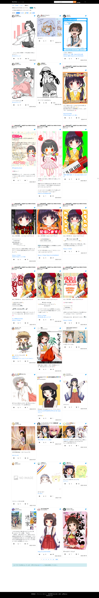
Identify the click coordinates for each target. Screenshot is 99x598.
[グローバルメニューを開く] (85, 2)
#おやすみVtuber (67, 113)
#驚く (72, 54)
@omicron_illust (69, 375)
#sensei (65, 56)
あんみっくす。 (18, 327)
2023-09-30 (58, 321)
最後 (57, 559)
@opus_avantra (18, 509)
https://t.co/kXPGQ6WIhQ (44, 410)
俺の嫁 (16, 5)
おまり (16, 462)
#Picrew (53, 410)
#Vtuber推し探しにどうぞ (44, 317)
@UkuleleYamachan (45, 424)
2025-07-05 (83, 60)
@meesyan (68, 424)
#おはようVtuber (42, 255)
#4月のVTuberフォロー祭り (19, 256)
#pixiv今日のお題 (78, 54)
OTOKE (17, 423)
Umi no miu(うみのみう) (71, 327)
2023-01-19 (33, 409)
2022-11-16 (58, 497)
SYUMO (17, 15)
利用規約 (33, 594)
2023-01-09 (84, 408)
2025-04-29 (32, 106)
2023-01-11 (58, 420)
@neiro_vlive (65, 68)
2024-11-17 (84, 119)
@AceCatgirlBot (44, 509)
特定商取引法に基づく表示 (54, 594)
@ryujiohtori (43, 16)
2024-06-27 (84, 180)
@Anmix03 (17, 328)
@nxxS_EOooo (44, 463)
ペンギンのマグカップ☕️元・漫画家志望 (49, 423)
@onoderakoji (43, 64)
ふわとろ (68, 15)
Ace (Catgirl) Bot (45, 508)
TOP (13, 5)
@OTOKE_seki (18, 424)
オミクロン (68, 374)
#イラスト (65, 481)
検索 (75, 1)
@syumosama (18, 16)
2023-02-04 (83, 348)
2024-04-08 (32, 261)
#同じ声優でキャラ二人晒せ (44, 439)
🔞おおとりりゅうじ (45, 15)
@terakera (68, 16)
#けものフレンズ (16, 56)
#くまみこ (40, 493)
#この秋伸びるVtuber (17, 318)
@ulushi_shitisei (69, 463)
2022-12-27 (58, 444)
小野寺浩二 (43, 63)
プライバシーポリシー (41, 594)
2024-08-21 (32, 182)
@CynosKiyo (66, 439)
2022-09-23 (58, 556)
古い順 (22, 12)
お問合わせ (64, 594)
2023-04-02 (32, 362)
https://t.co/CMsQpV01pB (44, 193)
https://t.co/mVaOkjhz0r (53, 255)
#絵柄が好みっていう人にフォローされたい (22, 358)
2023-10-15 (33, 324)
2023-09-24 (83, 324)
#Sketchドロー (67, 54)
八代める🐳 (43, 462)
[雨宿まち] (35, 8)
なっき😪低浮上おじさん (20, 374)
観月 (42, 327)
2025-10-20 (32, 60)
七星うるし (68, 462)
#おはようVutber (16, 255)
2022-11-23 (33, 505)
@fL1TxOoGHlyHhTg (41, 379)
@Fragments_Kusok (17, 168)
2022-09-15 (84, 555)
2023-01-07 (32, 459)
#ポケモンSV (15, 455)
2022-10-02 (32, 545)
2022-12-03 (84, 447)
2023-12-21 (58, 259)
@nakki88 (17, 375)
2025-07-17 (58, 42)
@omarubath (17, 463)
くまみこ (21, 5)
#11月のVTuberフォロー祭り (70, 115)
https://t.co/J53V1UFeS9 (44, 551)
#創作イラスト (15, 356)
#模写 (69, 56)
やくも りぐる (69, 508)
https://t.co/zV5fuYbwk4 (77, 56)
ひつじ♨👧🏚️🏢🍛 (70, 423)
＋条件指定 (78, 2)
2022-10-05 (84, 485)
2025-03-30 (58, 104)
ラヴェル (17, 508)
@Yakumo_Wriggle (70, 509)
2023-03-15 (58, 371)
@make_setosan (44, 328)
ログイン (41, 565)
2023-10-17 (84, 253)
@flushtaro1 (68, 328)
